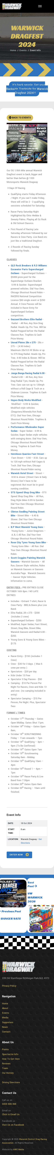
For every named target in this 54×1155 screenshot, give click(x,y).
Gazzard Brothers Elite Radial (26, 319)
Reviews (6, 1063)
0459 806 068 (9, 1104)
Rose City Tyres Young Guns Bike (28, 542)
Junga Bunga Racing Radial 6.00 (27, 373)
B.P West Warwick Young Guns (27, 527)
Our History (8, 1073)
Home (13, 50)
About (5, 1008)
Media (5, 1017)
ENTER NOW (17, 854)
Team (5, 1068)
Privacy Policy (9, 985)
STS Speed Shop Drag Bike (25, 492)
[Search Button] (48, 6)
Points (5, 1049)
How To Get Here (11, 1059)
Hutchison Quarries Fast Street (27, 454)
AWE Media (18, 1149)
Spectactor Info (10, 1054)
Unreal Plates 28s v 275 (23, 342)
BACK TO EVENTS (21, 117)
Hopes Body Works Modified (26, 400)
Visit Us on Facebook (13, 1124)
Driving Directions (11, 1082)
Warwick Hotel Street (22, 473)
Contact (6, 1031)
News (5, 1027)
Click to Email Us (11, 1114)
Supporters (7, 1022)
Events (23, 50)
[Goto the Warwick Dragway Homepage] (12, 6)
